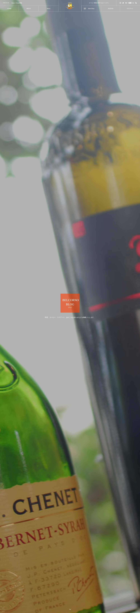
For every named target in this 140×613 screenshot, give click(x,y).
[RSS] (136, 3)
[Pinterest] (126, 3)
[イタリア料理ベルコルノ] (70, 5)
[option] (29, 3)
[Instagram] (120, 3)
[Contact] (133, 3)
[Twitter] (123, 3)
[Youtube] (130, 3)
